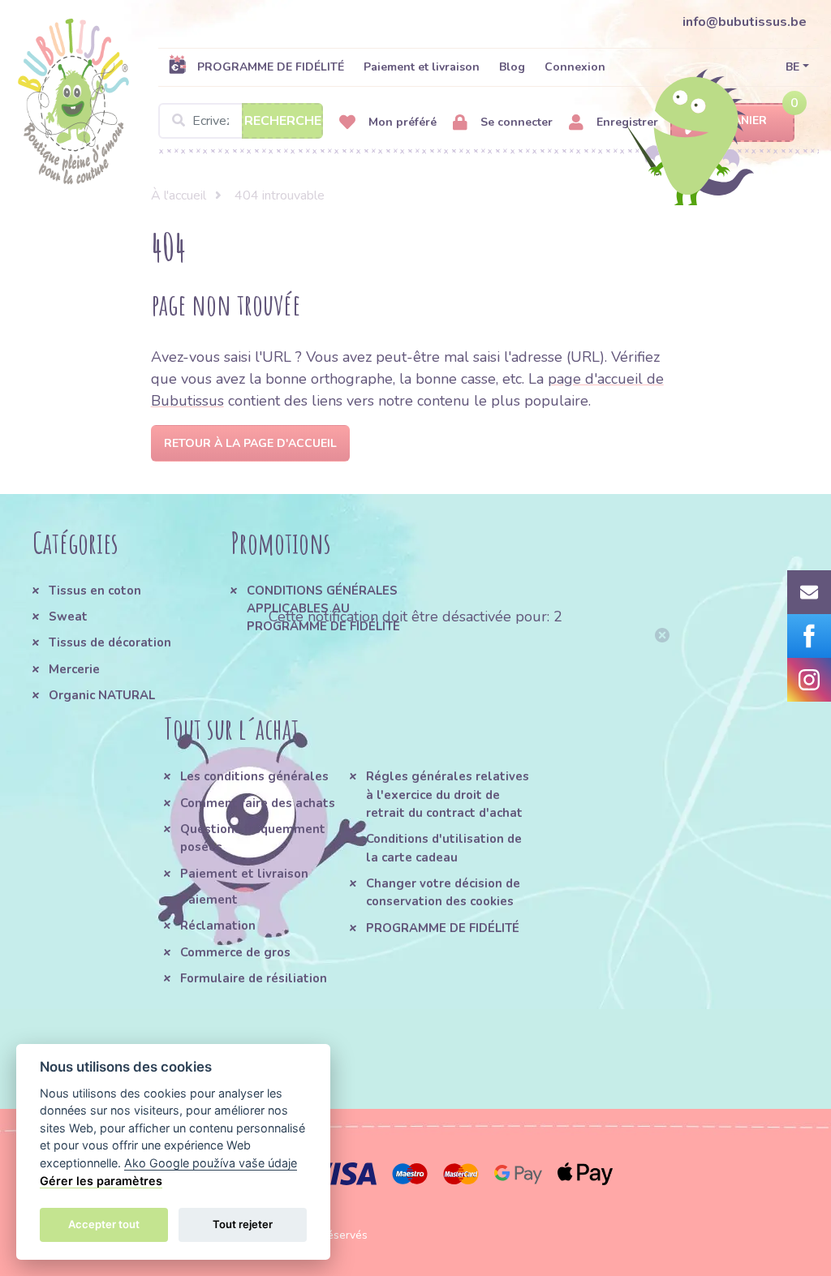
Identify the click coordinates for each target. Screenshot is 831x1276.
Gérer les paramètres (101, 1181)
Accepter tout (104, 1224)
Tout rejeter (243, 1224)
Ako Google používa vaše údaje (210, 1163)
